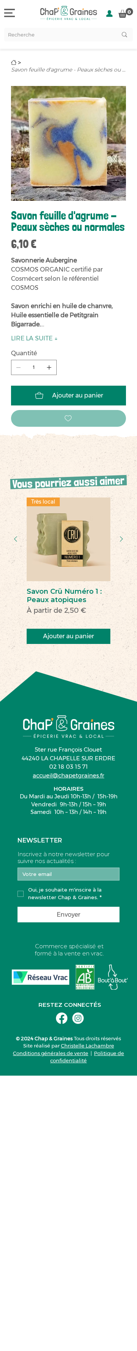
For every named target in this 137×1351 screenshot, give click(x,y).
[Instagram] (78, 1018)
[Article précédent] (15, 539)
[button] (125, 13)
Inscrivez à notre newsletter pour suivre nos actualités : (64, 858)
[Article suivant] (121, 539)
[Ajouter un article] (49, 367)
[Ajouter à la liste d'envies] (68, 418)
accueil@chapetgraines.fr (68, 775)
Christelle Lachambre (87, 1046)
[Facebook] (61, 1018)
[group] (68, 570)
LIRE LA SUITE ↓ (34, 338)
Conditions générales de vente (50, 1053)
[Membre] (109, 13)
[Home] (13, 62)
